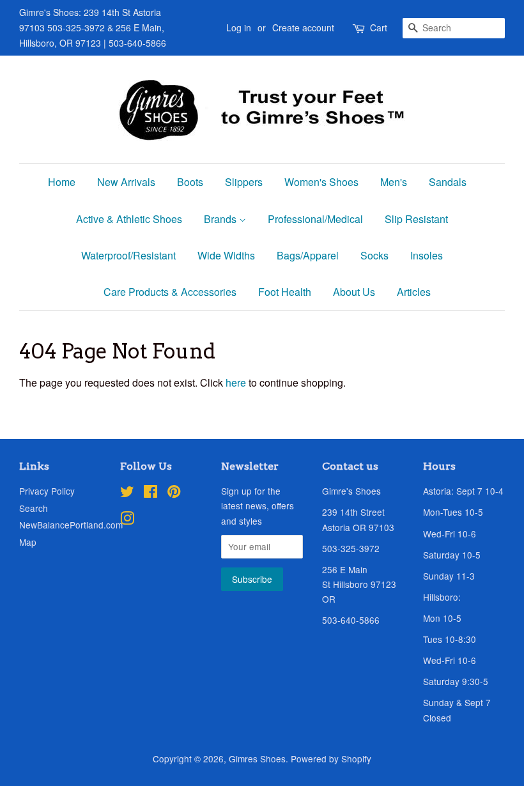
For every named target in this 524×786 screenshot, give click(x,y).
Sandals (447, 181)
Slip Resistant (416, 219)
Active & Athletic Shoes (129, 219)
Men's (393, 181)
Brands (221, 219)
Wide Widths (226, 255)
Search (33, 508)
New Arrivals (126, 181)
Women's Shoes (321, 181)
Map (27, 542)
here (236, 382)
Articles (414, 291)
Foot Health (284, 291)
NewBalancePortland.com (71, 524)
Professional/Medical (315, 219)
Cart (378, 27)
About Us (354, 291)
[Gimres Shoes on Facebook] (150, 493)
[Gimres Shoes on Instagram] (127, 520)
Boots (190, 181)
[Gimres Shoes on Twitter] (127, 493)
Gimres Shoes (257, 758)
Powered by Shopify (331, 758)
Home (61, 181)
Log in (238, 27)
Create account (303, 27)
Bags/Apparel (308, 255)
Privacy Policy (47, 490)
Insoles (426, 255)
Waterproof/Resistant (128, 255)
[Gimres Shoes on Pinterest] (174, 493)
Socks (374, 255)
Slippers (244, 181)
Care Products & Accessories (170, 291)
